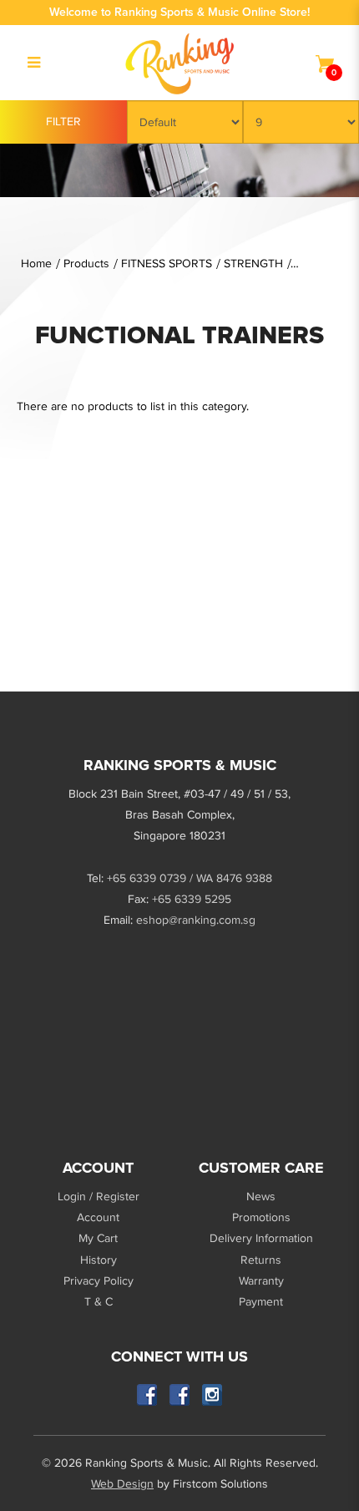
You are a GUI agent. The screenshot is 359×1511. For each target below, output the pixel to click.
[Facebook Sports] (179, 1394)
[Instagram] (212, 1394)
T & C (98, 1302)
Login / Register (98, 1196)
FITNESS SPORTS (166, 263)
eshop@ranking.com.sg (195, 920)
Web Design (122, 1484)
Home (36, 263)
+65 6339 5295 (191, 899)
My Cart (98, 1238)
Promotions (261, 1217)
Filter (63, 121)
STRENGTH (253, 263)
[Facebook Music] (147, 1394)
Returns (260, 1260)
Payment (261, 1302)
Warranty (261, 1281)
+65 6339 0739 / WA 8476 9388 (189, 878)
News (261, 1196)
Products (86, 263)
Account (98, 1217)
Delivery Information (261, 1238)
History (98, 1260)
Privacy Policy (98, 1281)
